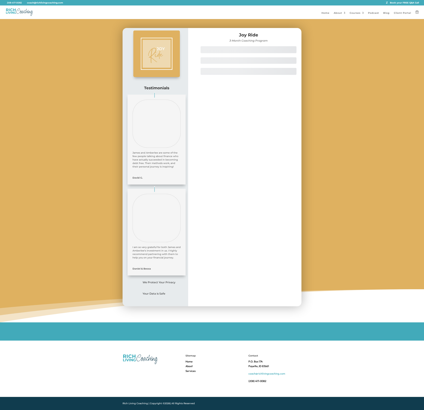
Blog (386, 13)
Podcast (373, 13)
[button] (417, 14)
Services (191, 371)
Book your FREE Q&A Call (404, 3)
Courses (355, 13)
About (338, 13)
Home (325, 13)
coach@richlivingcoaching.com (266, 373)
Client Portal (402, 13)
